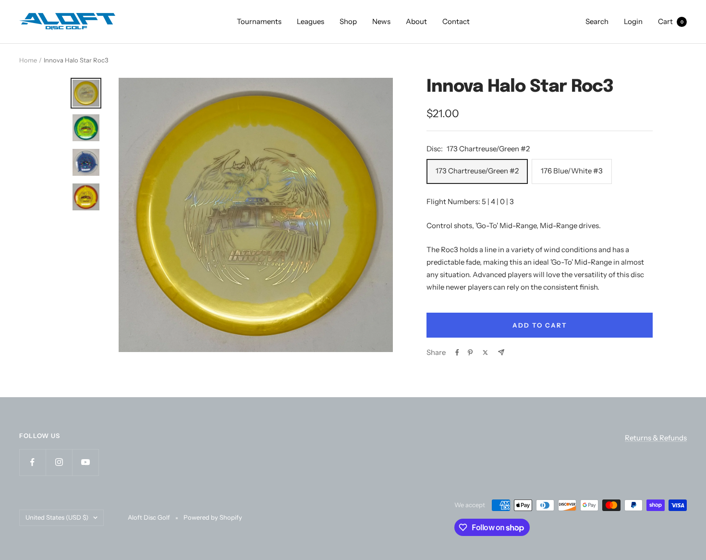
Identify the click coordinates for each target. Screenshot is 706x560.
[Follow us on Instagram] (59, 462)
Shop (348, 21)
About (416, 21)
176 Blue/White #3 (572, 170)
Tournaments (259, 21)
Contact (456, 21)
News (381, 21)
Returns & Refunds (656, 437)
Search (597, 21)
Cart (670, 21)
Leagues (310, 21)
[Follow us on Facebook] (32, 462)
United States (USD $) (56, 517)
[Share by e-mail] (501, 352)
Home (28, 60)
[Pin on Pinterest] (470, 352)
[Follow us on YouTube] (85, 462)
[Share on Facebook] (457, 352)
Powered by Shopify (212, 517)
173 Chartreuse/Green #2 (477, 170)
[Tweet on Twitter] (485, 352)
